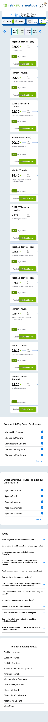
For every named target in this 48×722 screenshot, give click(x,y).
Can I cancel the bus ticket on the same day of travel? (22, 593)
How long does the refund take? (16, 606)
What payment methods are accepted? (19, 540)
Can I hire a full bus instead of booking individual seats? (19, 620)
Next (39, 31)
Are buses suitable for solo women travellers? (22, 571)
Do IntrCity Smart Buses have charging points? (22, 546)
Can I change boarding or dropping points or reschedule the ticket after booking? (21, 584)
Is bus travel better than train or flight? (19, 613)
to (12, 652)
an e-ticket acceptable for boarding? (18, 600)
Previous (4, 31)
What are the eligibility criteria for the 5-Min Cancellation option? (21, 628)
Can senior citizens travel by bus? (17, 577)
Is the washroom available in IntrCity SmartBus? (18, 553)
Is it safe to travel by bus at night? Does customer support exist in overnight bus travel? (19, 562)
